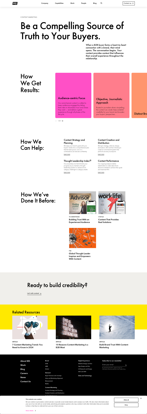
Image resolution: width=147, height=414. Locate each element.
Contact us (127, 3)
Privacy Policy (122, 369)
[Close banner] (141, 398)
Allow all (126, 400)
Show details (29, 410)
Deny (126, 405)
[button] (101, 3)
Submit (125, 365)
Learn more (67, 154)
